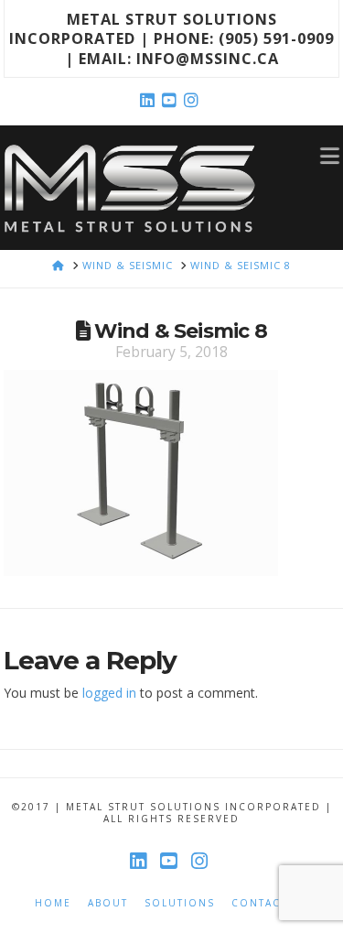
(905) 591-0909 (276, 38)
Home (53, 903)
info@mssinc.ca (207, 58)
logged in (109, 692)
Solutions (180, 903)
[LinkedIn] (150, 100)
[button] (329, 155)
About (108, 903)
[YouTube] (172, 100)
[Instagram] (194, 100)
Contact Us (269, 903)
